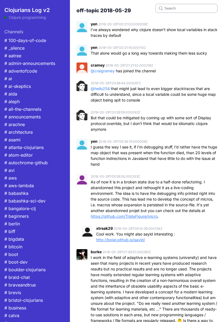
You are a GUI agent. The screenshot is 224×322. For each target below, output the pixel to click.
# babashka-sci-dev (25, 201)
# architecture (18, 132)
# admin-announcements (29, 63)
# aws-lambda (19, 185)
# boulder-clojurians (25, 269)
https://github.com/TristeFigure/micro (124, 216)
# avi (9, 170)
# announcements (22, 117)
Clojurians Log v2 (27, 10)
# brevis (12, 292)
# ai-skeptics (17, 86)
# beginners (16, 216)
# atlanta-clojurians (24, 147)
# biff (9, 231)
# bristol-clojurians (23, 300)
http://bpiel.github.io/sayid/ (120, 239)
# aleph (12, 101)
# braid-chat (17, 277)
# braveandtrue (20, 285)
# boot (11, 254)
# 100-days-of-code (25, 40)
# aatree (12, 55)
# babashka (16, 193)
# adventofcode (20, 71)
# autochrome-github (26, 162)
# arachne (14, 124)
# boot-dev (16, 262)
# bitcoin (13, 246)
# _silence (14, 48)
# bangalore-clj (20, 208)
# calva (11, 315)
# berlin (12, 223)
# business (15, 308)
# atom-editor (18, 155)
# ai (8, 78)
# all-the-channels (22, 109)
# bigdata (14, 239)
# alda (10, 94)
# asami (12, 139)
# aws (10, 178)
